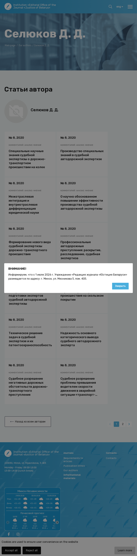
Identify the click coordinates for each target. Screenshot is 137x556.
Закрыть (120, 286)
